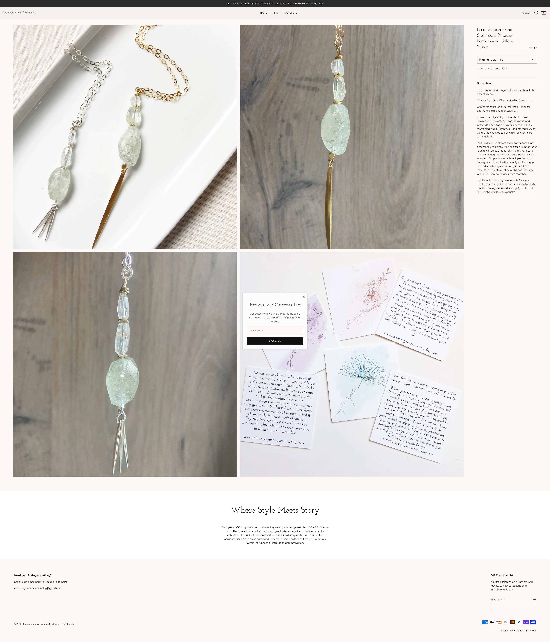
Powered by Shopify (63, 624)
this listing (488, 143)
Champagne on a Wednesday (19, 12)
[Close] (303, 296)
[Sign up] (534, 599)
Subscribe (275, 341)
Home (263, 12)
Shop (275, 12)
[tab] (507, 143)
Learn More (291, 12)
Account (526, 12)
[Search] (536, 13)
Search (504, 630)
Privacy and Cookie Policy (523, 630)
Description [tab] (484, 83)
